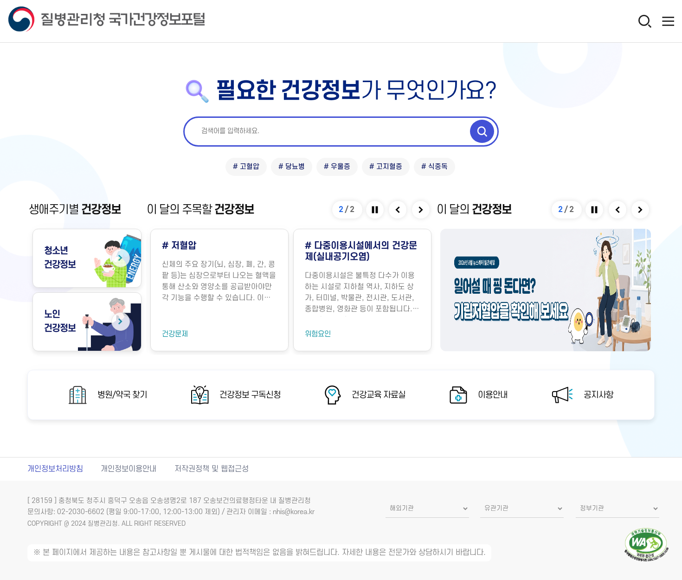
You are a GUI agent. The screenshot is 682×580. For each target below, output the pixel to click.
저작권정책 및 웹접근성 (211, 469)
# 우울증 (337, 167)
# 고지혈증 (385, 167)
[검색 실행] (482, 131)
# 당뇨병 (291, 167)
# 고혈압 (246, 167)
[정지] (376, 209)
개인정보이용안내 (128, 469)
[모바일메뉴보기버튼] (668, 21)
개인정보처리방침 (55, 469)
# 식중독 (434, 167)
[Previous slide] (398, 209)
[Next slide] (421, 209)
